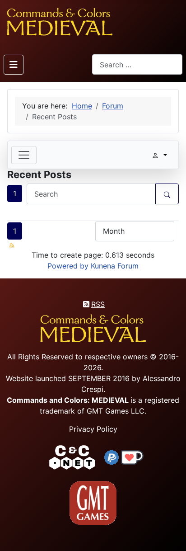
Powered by (67, 265)
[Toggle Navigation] (13, 65)
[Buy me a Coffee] (132, 456)
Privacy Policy (93, 428)
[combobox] (137, 64)
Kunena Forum (115, 265)
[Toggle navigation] (24, 155)
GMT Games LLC (115, 410)
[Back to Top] (171, 533)
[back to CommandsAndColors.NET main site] (72, 456)
